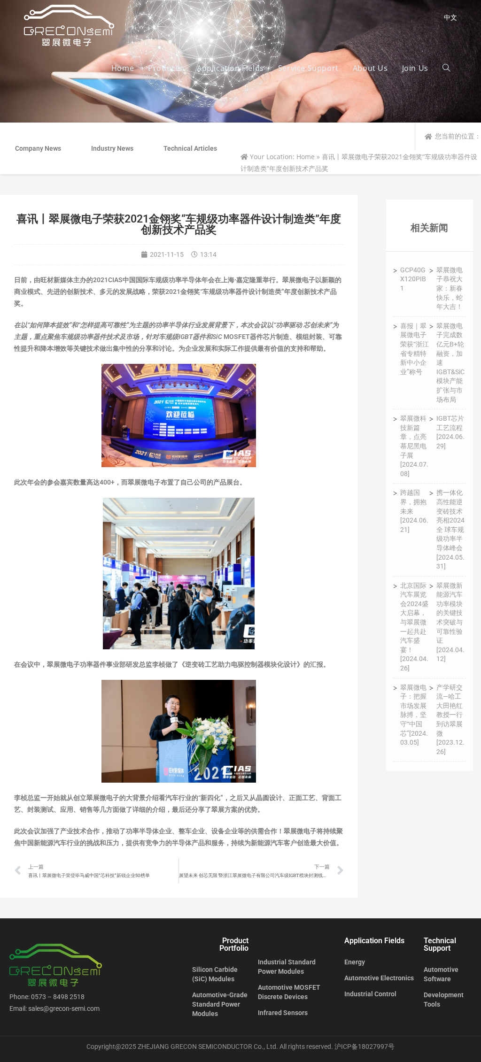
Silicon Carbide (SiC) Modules (215, 974)
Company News (38, 148)
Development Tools (444, 999)
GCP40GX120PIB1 (413, 279)
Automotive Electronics (379, 978)
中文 (450, 17)
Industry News (112, 148)
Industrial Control (370, 994)
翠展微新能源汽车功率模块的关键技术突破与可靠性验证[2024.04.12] (450, 622)
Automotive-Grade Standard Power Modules (220, 1004)
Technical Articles (190, 148)
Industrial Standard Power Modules (287, 966)
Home (305, 156)
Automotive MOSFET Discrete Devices (289, 992)
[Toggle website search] (446, 68)
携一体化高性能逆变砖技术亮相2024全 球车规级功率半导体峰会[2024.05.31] (450, 529)
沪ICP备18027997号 (364, 1046)
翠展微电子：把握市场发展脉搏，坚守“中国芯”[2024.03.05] (414, 715)
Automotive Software (441, 974)
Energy (354, 962)
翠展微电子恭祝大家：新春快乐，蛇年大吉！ (449, 288)
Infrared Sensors (283, 1012)
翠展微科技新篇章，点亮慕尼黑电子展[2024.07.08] (414, 446)
